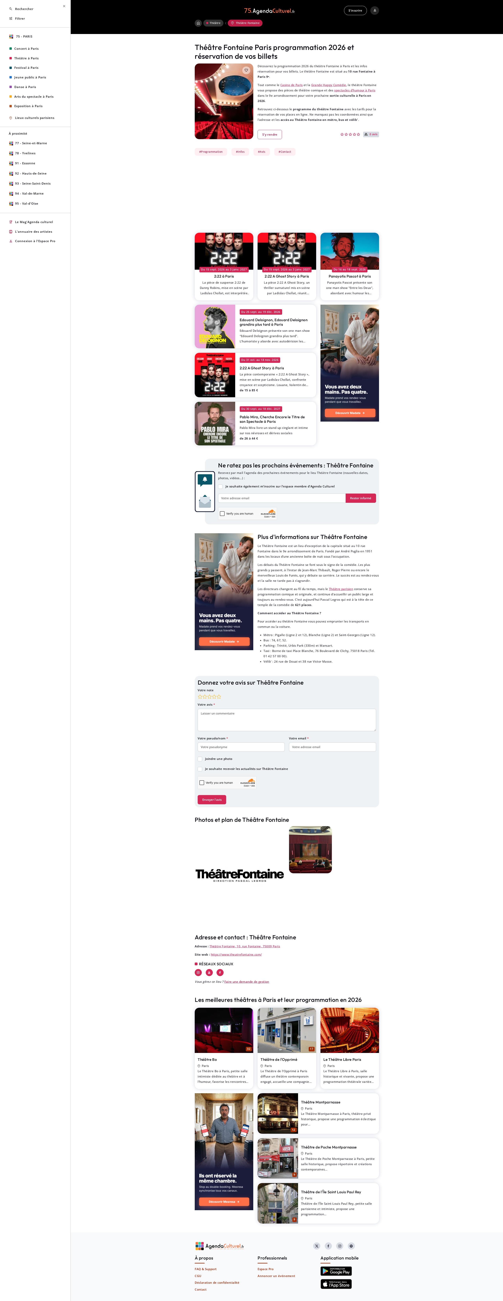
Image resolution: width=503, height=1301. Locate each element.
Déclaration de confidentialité (217, 1282)
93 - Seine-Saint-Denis (33, 183)
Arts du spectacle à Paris (34, 96)
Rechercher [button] (21, 9)
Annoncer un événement (276, 1276)
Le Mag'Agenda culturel (31, 222)
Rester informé (360, 498)
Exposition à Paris (28, 106)
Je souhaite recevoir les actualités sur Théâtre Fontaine (246, 769)
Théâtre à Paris (26, 58)
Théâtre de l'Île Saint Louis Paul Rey (331, 1192)
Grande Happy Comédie (328, 85)
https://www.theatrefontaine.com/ (236, 954)
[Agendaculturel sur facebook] (328, 1246)
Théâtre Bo (207, 1059)
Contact (201, 1289)
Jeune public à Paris (30, 77)
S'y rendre (269, 134)
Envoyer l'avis (212, 800)
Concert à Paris (26, 49)
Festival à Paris (26, 68)
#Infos (240, 152)
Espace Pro (266, 1269)
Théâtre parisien (341, 589)
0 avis (374, 134)
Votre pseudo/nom (212, 738)
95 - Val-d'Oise (26, 203)
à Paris (224, 276)
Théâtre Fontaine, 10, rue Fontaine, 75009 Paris (244, 946)
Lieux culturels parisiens (31, 118)
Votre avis (205, 704)
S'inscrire (355, 10)
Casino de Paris (291, 85)
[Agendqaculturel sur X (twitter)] (316, 1246)
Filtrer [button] (17, 18)
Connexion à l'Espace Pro (32, 241)
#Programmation (211, 152)
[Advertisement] (287, 192)
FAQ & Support (206, 1269)
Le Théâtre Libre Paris (342, 1059)
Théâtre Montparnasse (320, 1102)
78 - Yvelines (25, 153)
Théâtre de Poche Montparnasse (329, 1147)
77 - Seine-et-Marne (31, 143)
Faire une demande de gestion (246, 982)
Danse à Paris (25, 87)
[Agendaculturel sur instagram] (339, 1246)
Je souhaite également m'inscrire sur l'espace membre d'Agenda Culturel (280, 486)
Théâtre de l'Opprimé (279, 1059)
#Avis (261, 152)
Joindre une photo (218, 759)
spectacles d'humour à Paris (354, 90)
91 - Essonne (25, 163)
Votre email (298, 738)
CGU (198, 1276)
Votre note (206, 690)
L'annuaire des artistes (30, 231)
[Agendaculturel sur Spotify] (351, 1246)
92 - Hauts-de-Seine (31, 173)
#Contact (285, 152)
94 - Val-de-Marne (29, 193)
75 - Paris (23, 36)
